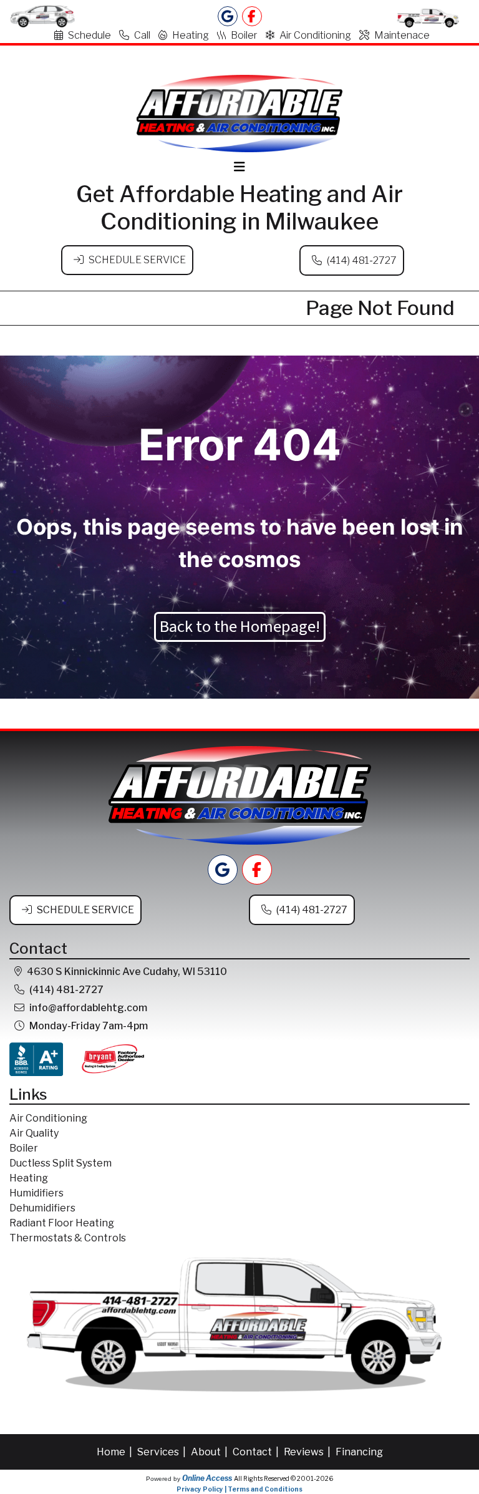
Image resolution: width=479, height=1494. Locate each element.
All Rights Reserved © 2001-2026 (283, 1478)
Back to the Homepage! (240, 627)
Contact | (257, 1452)
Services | (162, 1452)
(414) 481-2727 (362, 260)
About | (210, 1452)
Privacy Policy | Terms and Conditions (239, 1489)
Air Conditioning (315, 35)
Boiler (244, 35)
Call (142, 35)
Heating (190, 35)
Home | (115, 1452)
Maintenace (402, 35)
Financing (359, 1452)
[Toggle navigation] (239, 167)
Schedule (89, 35)
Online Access (207, 1478)
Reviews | (308, 1452)
